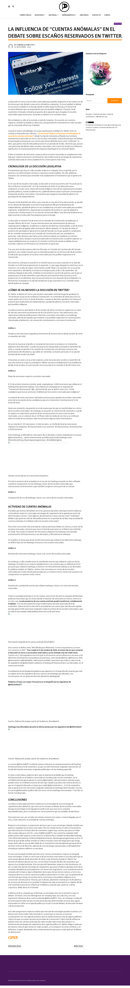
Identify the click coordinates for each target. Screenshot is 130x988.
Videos (107, 15)
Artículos (117, 23)
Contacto (96, 15)
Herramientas (68, 15)
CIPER (13, 937)
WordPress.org (101, 117)
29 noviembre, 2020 (22, 47)
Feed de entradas (99, 114)
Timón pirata (25, 15)
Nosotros (39, 15)
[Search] (13, 6)
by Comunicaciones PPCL (24, 45)
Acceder (89, 114)
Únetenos (84, 15)
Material (53, 15)
